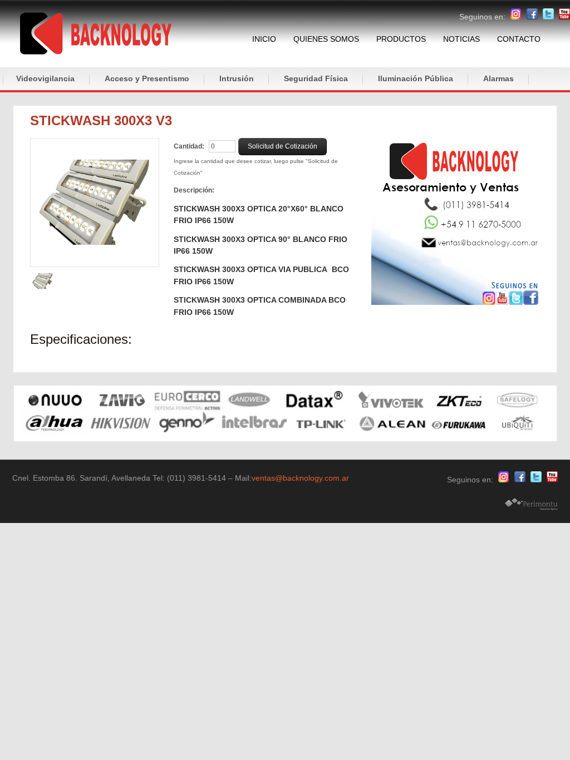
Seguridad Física (316, 78)
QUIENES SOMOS (326, 38)
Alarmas (498, 78)
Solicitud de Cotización (282, 146)
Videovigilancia (45, 78)
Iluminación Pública (415, 78)
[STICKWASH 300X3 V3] (95, 203)
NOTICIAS (461, 38)
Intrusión (236, 78)
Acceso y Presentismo (147, 78)
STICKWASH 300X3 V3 (101, 120)
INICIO (264, 38)
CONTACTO (518, 38)
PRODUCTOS (401, 38)
